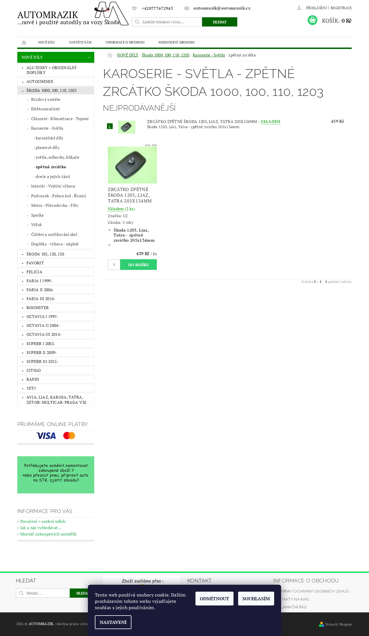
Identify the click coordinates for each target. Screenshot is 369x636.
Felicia (34, 272)
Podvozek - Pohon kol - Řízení (58, 195)
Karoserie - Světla (47, 128)
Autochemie (40, 81)
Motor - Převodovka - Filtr (54, 205)
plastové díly (47, 147)
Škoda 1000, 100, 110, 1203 (51, 90)
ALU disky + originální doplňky (51, 70)
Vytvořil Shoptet (338, 624)
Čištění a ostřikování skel (54, 234)
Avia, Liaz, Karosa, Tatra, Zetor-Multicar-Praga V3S (57, 399)
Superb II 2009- (42, 352)
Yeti (31, 388)
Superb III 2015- (43, 361)
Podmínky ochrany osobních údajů (311, 591)
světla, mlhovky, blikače (58, 157)
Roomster (38, 307)
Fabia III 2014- (41, 298)
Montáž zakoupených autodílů (48, 534)
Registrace (341, 8)
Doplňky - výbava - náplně (55, 244)
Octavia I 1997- (42, 316)
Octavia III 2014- (44, 334)
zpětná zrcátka (51, 166)
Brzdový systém (45, 99)
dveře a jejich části (53, 176)
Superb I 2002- (41, 343)
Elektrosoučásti (45, 108)
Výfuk (36, 224)
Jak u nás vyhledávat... (40, 527)
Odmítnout (214, 598)
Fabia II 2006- (40, 289)
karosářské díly (49, 138)
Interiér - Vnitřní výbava (53, 186)
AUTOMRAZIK (68, 17)
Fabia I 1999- (39, 280)
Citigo (34, 370)
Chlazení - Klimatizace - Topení (60, 118)
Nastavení (113, 622)
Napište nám (80, 42)
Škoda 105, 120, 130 (45, 254)
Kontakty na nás (291, 599)
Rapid (33, 379)
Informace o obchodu (125, 42)
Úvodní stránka (24, 42)
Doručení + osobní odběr (43, 521)
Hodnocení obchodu (177, 42)
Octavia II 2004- (43, 325)
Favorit (35, 263)
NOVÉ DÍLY (46, 42)
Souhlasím (256, 598)
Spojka (37, 215)
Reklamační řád (290, 607)
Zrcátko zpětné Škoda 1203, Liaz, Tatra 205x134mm (213, 121)
